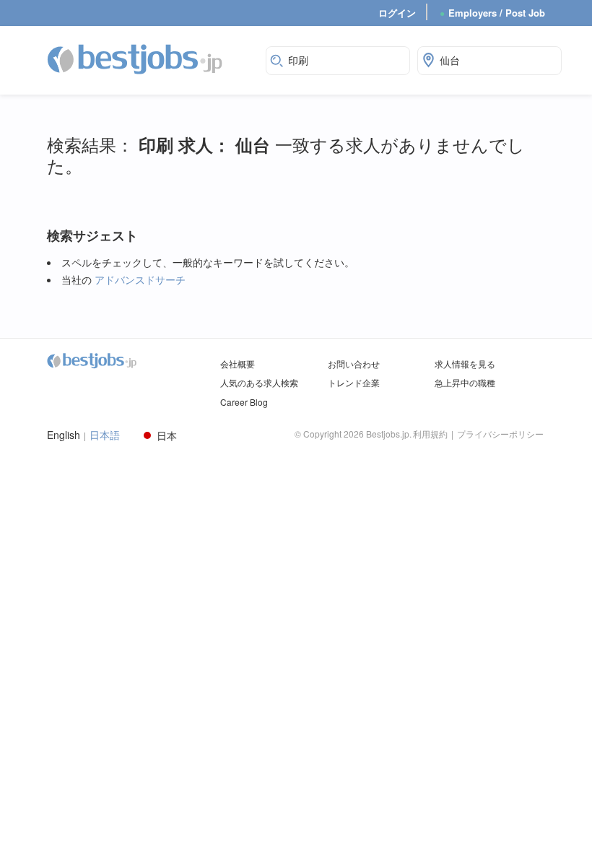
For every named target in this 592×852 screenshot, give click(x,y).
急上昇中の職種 (465, 382)
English (63, 435)
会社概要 (237, 363)
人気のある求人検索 (259, 382)
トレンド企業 (354, 382)
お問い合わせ (354, 363)
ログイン (397, 12)
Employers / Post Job (492, 12)
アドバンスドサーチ (140, 279)
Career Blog (244, 402)
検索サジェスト (92, 236)
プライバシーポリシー (500, 433)
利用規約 (430, 433)
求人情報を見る (465, 363)
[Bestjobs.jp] (147, 58)
